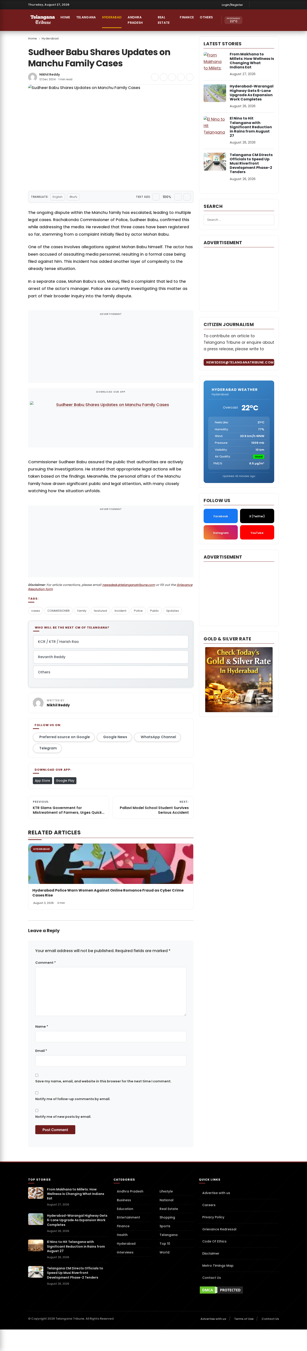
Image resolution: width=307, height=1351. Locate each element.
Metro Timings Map (218, 1265)
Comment (45, 962)
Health (122, 1235)
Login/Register (232, 5)
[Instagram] (262, 4)
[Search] (268, 20)
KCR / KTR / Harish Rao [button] (58, 641)
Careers (209, 1205)
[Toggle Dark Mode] (278, 20)
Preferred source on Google (64, 737)
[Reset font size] (187, 196)
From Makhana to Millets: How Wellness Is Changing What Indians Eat (252, 61)
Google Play (65, 780)
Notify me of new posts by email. (63, 1116)
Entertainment (128, 1217)
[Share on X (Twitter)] (163, 77)
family (81, 611)
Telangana (86, 17)
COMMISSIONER (58, 611)
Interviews (125, 1252)
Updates (172, 611)
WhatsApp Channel (158, 737)
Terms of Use (244, 1319)
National (167, 1200)
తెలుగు (73, 197)
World (164, 1252)
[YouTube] (276, 4)
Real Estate (164, 20)
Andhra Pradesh (135, 20)
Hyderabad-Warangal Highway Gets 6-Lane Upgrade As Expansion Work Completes (252, 93)
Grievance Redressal (219, 1229)
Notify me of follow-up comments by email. (72, 1099)
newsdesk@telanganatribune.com (128, 585)
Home (65, 17)
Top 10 (165, 1243)
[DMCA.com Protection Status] (239, 1290)
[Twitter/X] (269, 4)
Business (124, 1200)
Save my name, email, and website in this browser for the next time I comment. (103, 1081)
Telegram (48, 748)
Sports (165, 1226)
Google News (115, 737)
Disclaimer (210, 1253)
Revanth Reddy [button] (51, 656)
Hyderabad (112, 17)
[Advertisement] (111, 349)
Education (125, 1209)
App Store (42, 780)
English (57, 197)
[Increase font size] (178, 196)
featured (100, 611)
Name (41, 1026)
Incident (121, 611)
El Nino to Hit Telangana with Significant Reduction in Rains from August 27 (251, 127)
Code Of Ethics (214, 1241)
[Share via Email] (190, 77)
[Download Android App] (258, 20)
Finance (187, 17)
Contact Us (211, 1277)
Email (41, 1051)
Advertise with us (216, 1193)
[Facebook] (255, 4)
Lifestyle (166, 1191)
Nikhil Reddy (49, 74)
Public (154, 611)
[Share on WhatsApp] (181, 77)
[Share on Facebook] (155, 77)
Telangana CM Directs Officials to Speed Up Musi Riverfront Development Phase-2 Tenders (251, 163)
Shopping (167, 1217)
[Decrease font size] (156, 196)
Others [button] (206, 17)
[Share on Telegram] (172, 77)
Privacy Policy (213, 1217)
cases (35, 611)
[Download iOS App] (249, 20)
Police (138, 611)
